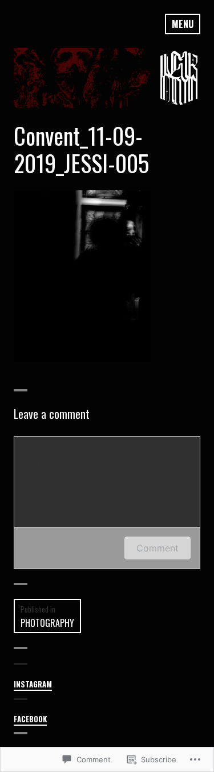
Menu (182, 24)
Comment (157, 548)
